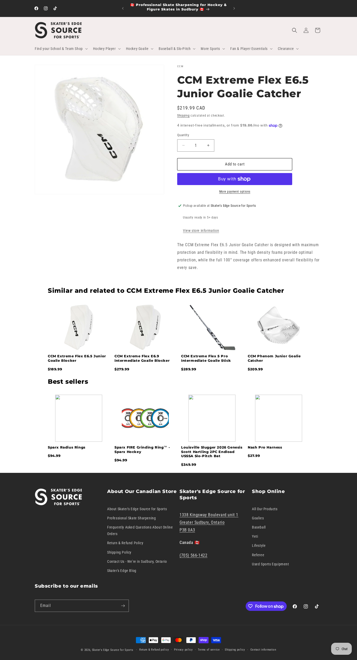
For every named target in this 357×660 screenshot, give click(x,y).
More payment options (234, 191)
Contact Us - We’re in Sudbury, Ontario (137, 561)
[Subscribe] (123, 606)
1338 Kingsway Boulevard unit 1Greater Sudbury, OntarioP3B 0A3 (209, 522)
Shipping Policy (119, 552)
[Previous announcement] (123, 8)
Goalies (258, 518)
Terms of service (209, 649)
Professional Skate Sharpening (131, 518)
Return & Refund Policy (125, 543)
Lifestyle (259, 545)
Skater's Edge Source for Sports (112, 650)
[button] (61, 48)
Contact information (263, 649)
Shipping (183, 115)
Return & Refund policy (154, 649)
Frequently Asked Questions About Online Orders (140, 530)
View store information (201, 230)
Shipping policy (235, 649)
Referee (258, 555)
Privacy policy (183, 649)
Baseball (259, 527)
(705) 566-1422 (193, 555)
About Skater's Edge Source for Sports (137, 509)
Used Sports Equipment (270, 564)
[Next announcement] (234, 8)
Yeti (255, 536)
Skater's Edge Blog (121, 571)
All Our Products (265, 509)
